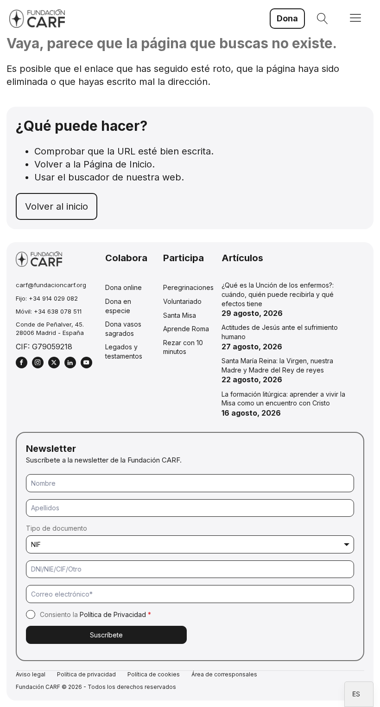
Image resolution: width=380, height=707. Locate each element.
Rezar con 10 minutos (183, 347)
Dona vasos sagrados (123, 328)
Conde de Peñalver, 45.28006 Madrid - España (50, 328)
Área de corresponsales (224, 674)
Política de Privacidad (113, 614)
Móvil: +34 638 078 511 (49, 311)
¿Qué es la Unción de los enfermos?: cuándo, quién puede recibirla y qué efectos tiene (278, 294)
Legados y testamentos (123, 351)
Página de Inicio (117, 164)
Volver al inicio (56, 206)
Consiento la (95, 614)
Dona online (123, 287)
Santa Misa (179, 315)
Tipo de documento (56, 528)
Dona (287, 18)
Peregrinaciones (188, 287)
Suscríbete (106, 635)
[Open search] (322, 19)
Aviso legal (30, 674)
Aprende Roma (186, 329)
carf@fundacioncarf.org (51, 285)
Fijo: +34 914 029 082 (47, 298)
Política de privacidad (86, 674)
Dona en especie (118, 306)
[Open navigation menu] (355, 19)
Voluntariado (182, 301)
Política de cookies (153, 674)
